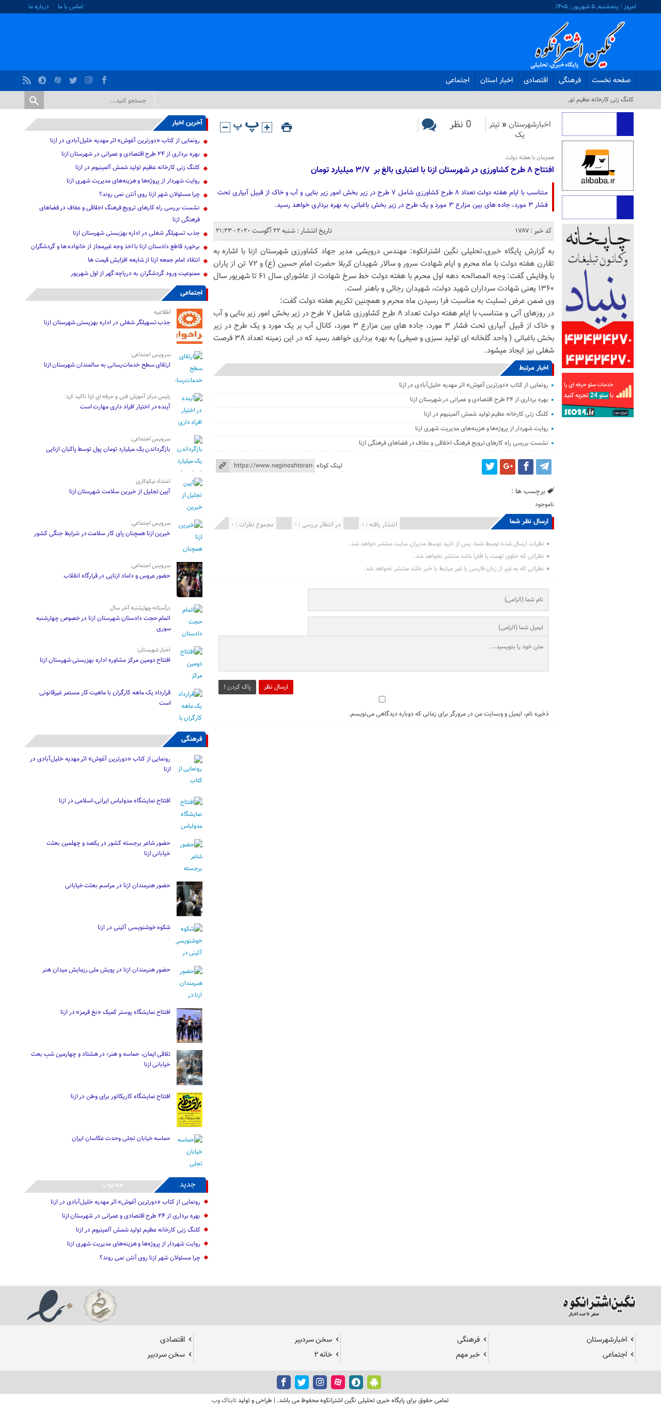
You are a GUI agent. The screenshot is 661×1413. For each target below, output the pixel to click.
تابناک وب (224, 1400)
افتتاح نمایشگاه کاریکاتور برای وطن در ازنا (121, 1096)
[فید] (28, 77)
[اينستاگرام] (90, 77)
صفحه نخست (611, 80)
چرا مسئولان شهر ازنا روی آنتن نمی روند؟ (149, 194)
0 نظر (460, 124)
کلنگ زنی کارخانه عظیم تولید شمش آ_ (587, 99)
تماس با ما (70, 6)
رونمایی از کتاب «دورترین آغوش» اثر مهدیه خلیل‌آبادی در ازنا (473, 385)
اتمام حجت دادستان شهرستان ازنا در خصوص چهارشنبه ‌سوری (103, 623)
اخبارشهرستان (530, 125)
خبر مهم (468, 1355)
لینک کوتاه (329, 465)
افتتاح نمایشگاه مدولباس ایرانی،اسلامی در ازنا (114, 801)
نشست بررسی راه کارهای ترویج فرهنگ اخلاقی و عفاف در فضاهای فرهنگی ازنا (453, 443)
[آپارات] (59, 77)
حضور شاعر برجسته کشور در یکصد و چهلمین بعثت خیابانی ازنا (108, 848)
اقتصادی (536, 80)
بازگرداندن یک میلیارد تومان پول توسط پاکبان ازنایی (108, 449)
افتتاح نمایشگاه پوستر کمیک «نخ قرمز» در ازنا (115, 1012)
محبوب (112, 1185)
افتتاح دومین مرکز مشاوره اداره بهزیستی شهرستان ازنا (105, 660)
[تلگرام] (544, 467)
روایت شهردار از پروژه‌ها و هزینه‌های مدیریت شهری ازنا (481, 428)
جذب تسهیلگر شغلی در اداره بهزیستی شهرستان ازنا (136, 233)
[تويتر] (74, 77)
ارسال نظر (276, 687)
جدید (188, 1185)
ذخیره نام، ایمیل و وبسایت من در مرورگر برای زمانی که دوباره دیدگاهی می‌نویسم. (449, 714)
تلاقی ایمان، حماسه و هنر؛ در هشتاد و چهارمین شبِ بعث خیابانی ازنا (100, 1059)
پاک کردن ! (237, 687)
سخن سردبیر (313, 1340)
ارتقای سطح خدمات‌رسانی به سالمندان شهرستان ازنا (107, 365)
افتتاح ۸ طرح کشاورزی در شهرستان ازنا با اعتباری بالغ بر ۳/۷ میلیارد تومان (432, 170)
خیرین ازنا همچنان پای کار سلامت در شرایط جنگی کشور (102, 533)
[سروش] (43, 77)
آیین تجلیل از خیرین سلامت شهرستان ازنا (120, 491)
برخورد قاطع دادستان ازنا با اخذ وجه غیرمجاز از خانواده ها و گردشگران (115, 246)
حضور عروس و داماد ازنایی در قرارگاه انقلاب (117, 576)
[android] (374, 1382)
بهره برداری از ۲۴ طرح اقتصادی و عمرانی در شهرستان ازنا (479, 399)
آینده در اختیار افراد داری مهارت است (125, 407)
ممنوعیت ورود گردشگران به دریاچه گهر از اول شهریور (135, 273)
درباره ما (38, 6)
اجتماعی (457, 80)
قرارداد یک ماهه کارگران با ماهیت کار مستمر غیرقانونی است (104, 698)
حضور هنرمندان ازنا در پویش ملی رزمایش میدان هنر (106, 970)
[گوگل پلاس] (507, 467)
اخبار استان (496, 80)
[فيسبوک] (105, 77)
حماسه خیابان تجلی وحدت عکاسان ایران (121, 1138)
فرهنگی (570, 80)
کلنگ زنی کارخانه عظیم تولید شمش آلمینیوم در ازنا (486, 414)
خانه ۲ (323, 1355)
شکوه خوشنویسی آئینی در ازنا (134, 927)
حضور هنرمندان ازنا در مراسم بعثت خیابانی (117, 885)
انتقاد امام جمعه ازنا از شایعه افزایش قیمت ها (143, 260)
